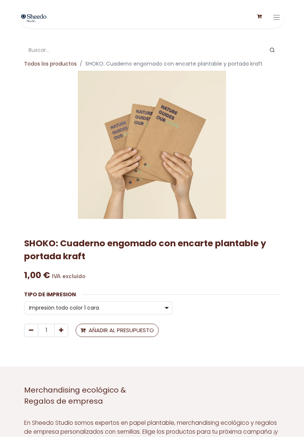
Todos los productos (50, 63)
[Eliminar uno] (31, 330)
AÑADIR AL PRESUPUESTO (121, 330)
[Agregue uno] (61, 330)
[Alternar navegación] (276, 17)
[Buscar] (272, 50)
